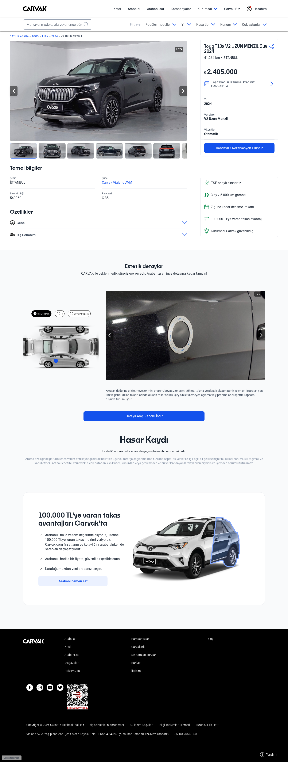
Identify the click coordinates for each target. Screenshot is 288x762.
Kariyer (136, 662)
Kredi (117, 9)
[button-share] (271, 47)
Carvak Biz (232, 9)
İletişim (136, 671)
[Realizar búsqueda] (87, 24)
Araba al (134, 9)
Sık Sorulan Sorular (143, 654)
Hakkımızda (72, 671)
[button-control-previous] (13, 91)
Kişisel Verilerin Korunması (106, 725)
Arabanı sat (155, 9)
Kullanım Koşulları (141, 725)
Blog (211, 638)
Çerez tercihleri (12, 758)
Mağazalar (72, 662)
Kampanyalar (181, 9)
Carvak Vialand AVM (117, 182)
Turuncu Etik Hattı (207, 725)
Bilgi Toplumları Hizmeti (174, 725)
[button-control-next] (183, 91)
